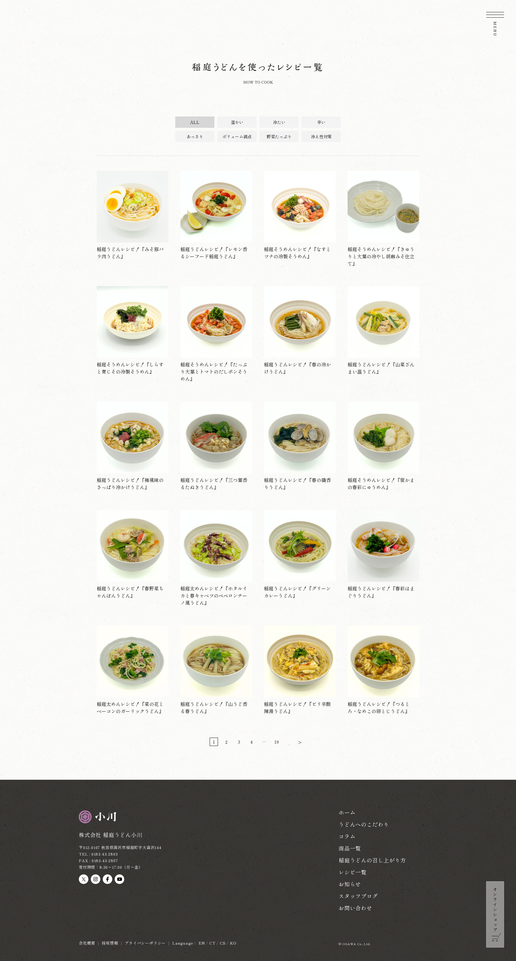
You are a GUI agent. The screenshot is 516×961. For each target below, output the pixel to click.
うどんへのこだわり (364, 824)
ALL (194, 122)
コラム (347, 836)
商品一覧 (350, 848)
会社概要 (87, 943)
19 (276, 742)
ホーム (347, 812)
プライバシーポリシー (145, 943)
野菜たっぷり (279, 136)
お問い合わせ (355, 908)
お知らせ (350, 884)
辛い (321, 122)
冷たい (279, 122)
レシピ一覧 (353, 872)
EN (202, 943)
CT (212, 943)
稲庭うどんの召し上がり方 (372, 860)
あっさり (195, 136)
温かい (237, 122)
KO (233, 943)
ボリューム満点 (237, 136)
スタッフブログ (358, 896)
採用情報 (110, 943)
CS (223, 943)
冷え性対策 (321, 136)
